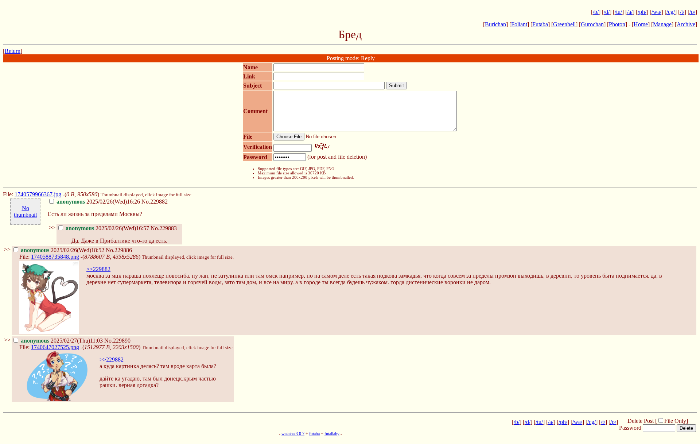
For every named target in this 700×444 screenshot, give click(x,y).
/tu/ (618, 12)
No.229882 (154, 201)
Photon (617, 24)
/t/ (682, 12)
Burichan (495, 24)
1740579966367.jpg (38, 194)
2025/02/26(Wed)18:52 (62, 250)
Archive (686, 24)
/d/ (607, 12)
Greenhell (564, 24)
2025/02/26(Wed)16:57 (107, 228)
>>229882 (98, 269)
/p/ (692, 12)
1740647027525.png (55, 347)
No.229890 (117, 340)
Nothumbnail (25, 211)
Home (641, 24)
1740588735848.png (55, 257)
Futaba (540, 24)
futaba (314, 433)
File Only (675, 421)
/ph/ (642, 12)
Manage (662, 24)
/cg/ (670, 12)
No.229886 (119, 250)
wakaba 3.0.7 (292, 433)
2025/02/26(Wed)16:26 (98, 201)
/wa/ (656, 12)
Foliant (519, 24)
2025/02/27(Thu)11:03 (62, 340)
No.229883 (164, 228)
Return (12, 51)
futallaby (331, 433)
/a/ (630, 12)
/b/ (596, 12)
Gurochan (592, 24)
